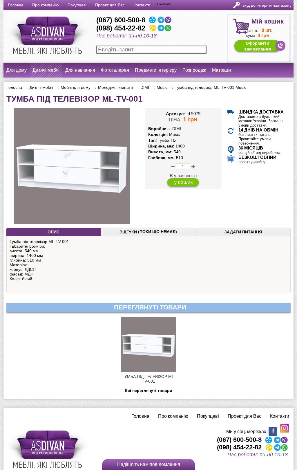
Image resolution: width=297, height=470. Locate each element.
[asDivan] (46, 58)
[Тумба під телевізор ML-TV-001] (72, 221)
